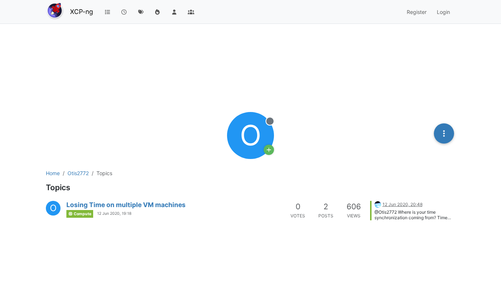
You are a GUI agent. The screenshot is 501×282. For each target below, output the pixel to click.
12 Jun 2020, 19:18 (114, 213)
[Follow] (269, 150)
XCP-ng (81, 11)
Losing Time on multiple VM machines (126, 205)
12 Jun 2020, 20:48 (403, 204)
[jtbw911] (377, 204)
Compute (82, 214)
